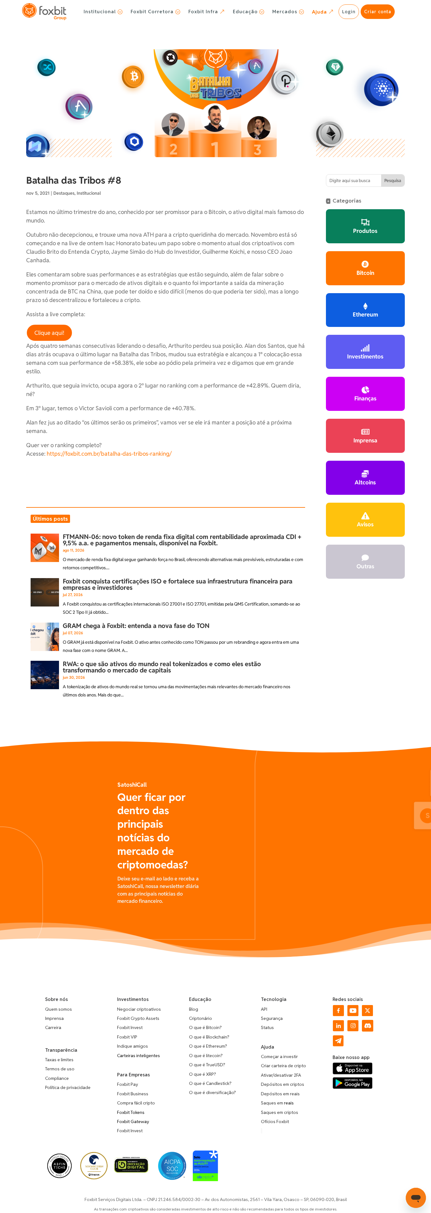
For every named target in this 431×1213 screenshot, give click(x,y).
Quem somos (58, 1009)
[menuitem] (103, 11)
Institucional (89, 193)
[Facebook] (338, 1014)
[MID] (131, 1171)
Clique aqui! (49, 332)
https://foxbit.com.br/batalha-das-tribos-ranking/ (109, 453)
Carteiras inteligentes (138, 1055)
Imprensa (54, 1018)
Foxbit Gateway (133, 1121)
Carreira (53, 1027)
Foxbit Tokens (131, 1112)
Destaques (63, 193)
